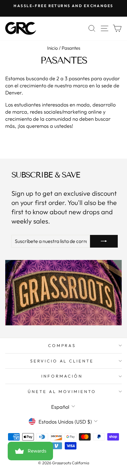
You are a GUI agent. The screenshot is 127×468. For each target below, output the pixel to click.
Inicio (52, 48)
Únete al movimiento (62, 391)
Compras (62, 345)
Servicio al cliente (62, 360)
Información (62, 376)
